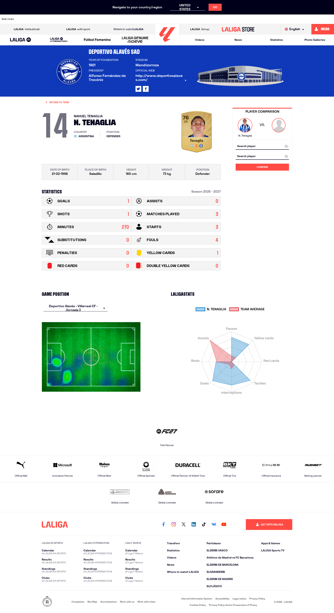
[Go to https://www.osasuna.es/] (58, 19)
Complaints (78, 601)
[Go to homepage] (167, 43)
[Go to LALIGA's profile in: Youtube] (223, 524)
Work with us (127, 601)
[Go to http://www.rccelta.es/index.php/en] (75, 19)
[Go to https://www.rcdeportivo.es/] (218, 19)
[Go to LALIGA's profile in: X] (138, 89)
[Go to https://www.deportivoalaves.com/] (90, 19)
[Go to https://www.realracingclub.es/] (186, 19)
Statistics (276, 39)
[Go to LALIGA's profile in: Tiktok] (203, 524)
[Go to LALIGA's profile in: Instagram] (173, 524)
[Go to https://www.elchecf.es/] (106, 19)
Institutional (26, 29)
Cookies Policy (198, 605)
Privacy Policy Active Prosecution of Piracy (233, 605)
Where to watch (128, 29)
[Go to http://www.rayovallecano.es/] (202, 19)
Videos (199, 39)
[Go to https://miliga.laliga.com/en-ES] (322, 29)
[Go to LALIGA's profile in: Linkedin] (193, 524)
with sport (78, 29)
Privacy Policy (257, 598)
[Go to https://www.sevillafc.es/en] (298, 19)
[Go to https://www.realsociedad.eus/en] (282, 19)
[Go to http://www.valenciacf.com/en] (314, 19)
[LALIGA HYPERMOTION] (59, 40)
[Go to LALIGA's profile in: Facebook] (163, 524)
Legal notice (239, 598)
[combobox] (262, 146)
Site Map (92, 601)
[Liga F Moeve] (97, 40)
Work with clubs (146, 601)
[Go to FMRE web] (47, 601)
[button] (21, 40)
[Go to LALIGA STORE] (238, 29)
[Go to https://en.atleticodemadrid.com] (43, 19)
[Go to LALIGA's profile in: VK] (213, 524)
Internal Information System (196, 598)
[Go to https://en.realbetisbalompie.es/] (250, 19)
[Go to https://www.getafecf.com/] (138, 19)
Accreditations (108, 601)
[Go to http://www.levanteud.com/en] (154, 19)
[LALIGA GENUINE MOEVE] (135, 40)
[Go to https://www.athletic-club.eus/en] (27, 19)
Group (199, 29)
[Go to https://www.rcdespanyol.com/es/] (234, 19)
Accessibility (222, 598)
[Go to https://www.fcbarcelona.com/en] (122, 19)
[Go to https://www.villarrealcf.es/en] (329, 19)
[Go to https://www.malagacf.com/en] (170, 19)
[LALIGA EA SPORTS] (21, 40)
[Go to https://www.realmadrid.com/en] (266, 19)
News (238, 39)
